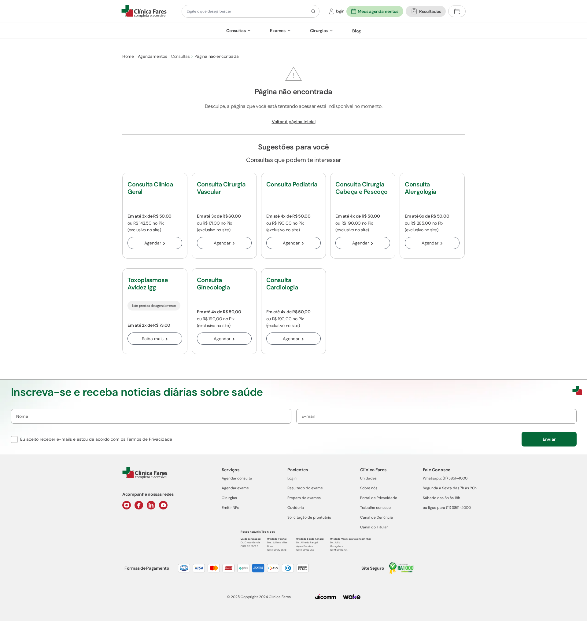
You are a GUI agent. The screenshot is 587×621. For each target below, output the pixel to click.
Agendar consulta (237, 478)
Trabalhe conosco (375, 507)
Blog (356, 31)
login (340, 11)
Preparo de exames (304, 497)
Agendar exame (235, 488)
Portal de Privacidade (378, 497)
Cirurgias (319, 30)
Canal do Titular (374, 527)
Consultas (236, 30)
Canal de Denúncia (376, 517)
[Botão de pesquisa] (312, 11)
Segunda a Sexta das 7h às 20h (450, 488)
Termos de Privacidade (149, 439)
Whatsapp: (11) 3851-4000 (445, 478)
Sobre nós (368, 488)
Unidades (368, 478)
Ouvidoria (295, 507)
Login (292, 478)
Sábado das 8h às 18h (441, 497)
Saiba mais (153, 338)
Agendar (152, 243)
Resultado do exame (305, 488)
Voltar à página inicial (294, 121)
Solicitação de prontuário (309, 517)
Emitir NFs (230, 507)
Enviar (549, 439)
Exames (277, 30)
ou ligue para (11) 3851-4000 (447, 507)
